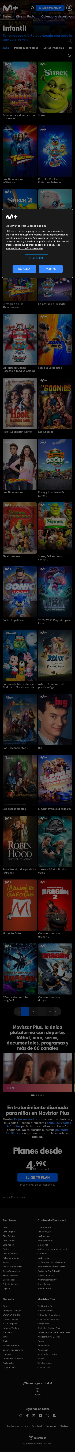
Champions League (12, 1310)
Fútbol (31, 16)
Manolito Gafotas (14, 933)
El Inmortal (43, 1245)
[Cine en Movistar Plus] (37, 1072)
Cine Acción (8, 1245)
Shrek (41, 115)
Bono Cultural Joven (47, 1354)
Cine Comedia (9, 1240)
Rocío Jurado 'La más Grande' (52, 1262)
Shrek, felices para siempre (50, 558)
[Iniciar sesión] (69, 8)
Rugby (5, 1341)
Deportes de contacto (13, 1350)
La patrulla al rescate (52, 304)
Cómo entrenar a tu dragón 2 (50, 935)
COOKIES (64, 1426)
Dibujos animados (46, 1275)
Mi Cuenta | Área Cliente (49, 1315)
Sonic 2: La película (50, 367)
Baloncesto (8, 1332)
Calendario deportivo (56, 16)
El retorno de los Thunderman (13, 305)
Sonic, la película (13, 620)
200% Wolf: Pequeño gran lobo (54, 622)
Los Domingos (44, 1236)
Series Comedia (10, 1275)
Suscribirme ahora (50, 7)
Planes (41, 1341)
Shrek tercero (11, 556)
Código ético (43, 1323)
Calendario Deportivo (13, 1358)
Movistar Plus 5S (45, 1288)
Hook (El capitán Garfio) (17, 431)
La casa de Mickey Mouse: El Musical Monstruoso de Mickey (19, 686)
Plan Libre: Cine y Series (49, 1337)
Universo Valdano (11, 1328)
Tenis (5, 1337)
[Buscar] (32, 7)
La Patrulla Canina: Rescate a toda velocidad (19, 369)
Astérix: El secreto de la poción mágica (52, 686)
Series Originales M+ (12, 1266)
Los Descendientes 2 (15, 748)
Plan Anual (43, 1350)
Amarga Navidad (45, 1240)
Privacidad (51, 1426)
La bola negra (44, 1232)
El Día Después (10, 1323)
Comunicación (44, 1367)
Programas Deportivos (48, 1280)
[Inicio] (10, 8)
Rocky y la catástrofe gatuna (51, 494)
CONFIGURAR (36, 258)
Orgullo (6, 1288)
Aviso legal (37, 1426)
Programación (9, 1367)
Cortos (6, 1249)
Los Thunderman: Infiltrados (13, 181)
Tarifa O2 (42, 1358)
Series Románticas (11, 1271)
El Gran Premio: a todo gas (55, 808)
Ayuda (37, 1394)
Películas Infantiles (11, 1258)
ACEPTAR (51, 268)
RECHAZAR (24, 268)
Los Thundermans (14, 492)
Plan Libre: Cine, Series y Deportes (54, 1332)
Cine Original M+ (10, 1232)
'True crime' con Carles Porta (51, 1266)
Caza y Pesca (44, 1284)
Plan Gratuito (44, 1345)
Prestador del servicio (17, 1426)
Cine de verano (10, 1253)
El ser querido (44, 1227)
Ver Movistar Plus (45, 1306)
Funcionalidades (45, 1310)
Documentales (9, 1280)
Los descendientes (14, 808)
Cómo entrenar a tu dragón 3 (15, 999)
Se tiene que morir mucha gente (53, 1249)
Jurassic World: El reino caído (52, 871)
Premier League (10, 1319)
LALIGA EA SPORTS (11, 1315)
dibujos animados (24, 1119)
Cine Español (9, 1236)
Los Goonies (45, 431)
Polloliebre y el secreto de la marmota (19, 117)
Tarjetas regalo (45, 1363)
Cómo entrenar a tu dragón (50, 999)
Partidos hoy (8, 1363)
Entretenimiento (10, 1284)
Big (40, 748)
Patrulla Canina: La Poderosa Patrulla (50, 181)
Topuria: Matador (11, 1345)
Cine (19, 16)
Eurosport (7, 1354)
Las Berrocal (43, 1258)
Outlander (42, 1253)
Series (7, 16)
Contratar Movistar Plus (49, 1328)
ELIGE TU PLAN (37, 1177)
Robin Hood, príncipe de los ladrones (19, 871)
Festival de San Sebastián (49, 1271)
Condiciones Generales (48, 1319)
